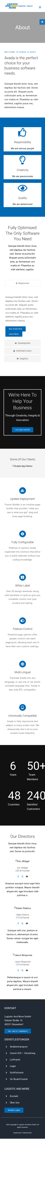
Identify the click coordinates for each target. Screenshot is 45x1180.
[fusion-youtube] (27, 876)
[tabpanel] (22, 314)
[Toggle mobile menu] (40, 7)
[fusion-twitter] (22, 876)
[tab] (22, 283)
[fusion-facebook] (18, 876)
